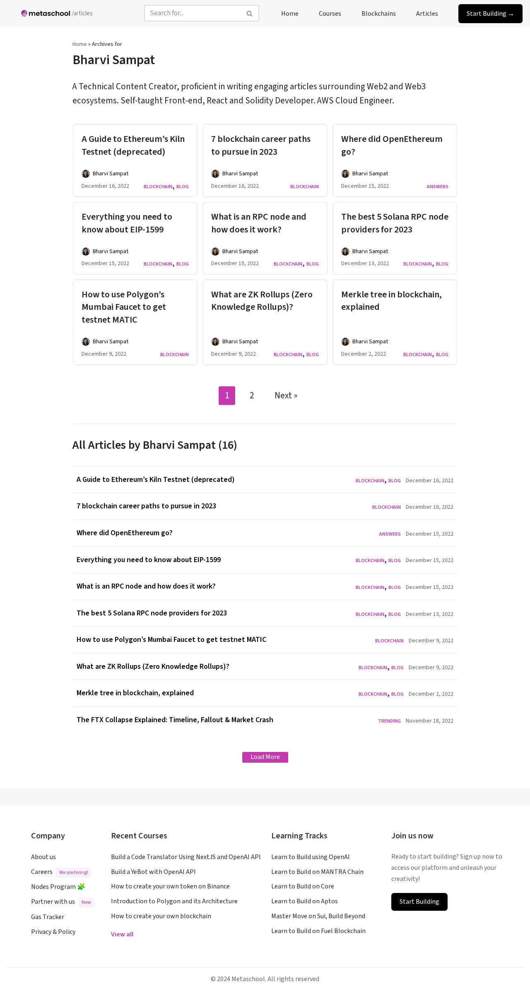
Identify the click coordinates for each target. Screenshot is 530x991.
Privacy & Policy (53, 931)
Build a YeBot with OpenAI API (153, 871)
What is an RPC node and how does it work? (258, 223)
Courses (330, 13)
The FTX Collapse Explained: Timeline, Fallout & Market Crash (175, 720)
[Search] (250, 13)
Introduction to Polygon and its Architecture (174, 901)
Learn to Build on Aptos (304, 901)
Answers (437, 186)
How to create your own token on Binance (170, 886)
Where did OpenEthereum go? (392, 145)
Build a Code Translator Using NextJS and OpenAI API (186, 857)
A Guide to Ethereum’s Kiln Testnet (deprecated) (133, 145)
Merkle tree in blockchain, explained (391, 301)
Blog (182, 186)
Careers (59, 871)
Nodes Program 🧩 (58, 886)
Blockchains (378, 13)
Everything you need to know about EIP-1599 (127, 223)
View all (122, 934)
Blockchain (158, 186)
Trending (389, 721)
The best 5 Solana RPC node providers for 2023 (394, 223)
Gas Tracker (47, 917)
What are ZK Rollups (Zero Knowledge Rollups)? (262, 301)
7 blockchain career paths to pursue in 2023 (261, 145)
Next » (286, 395)
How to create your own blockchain (161, 916)
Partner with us (61, 901)
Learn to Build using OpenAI (310, 857)
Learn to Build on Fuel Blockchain (318, 931)
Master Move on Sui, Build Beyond (318, 916)
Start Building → (490, 13)
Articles (427, 13)
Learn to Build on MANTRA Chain (317, 871)
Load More (265, 756)
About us (43, 857)
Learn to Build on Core (302, 886)
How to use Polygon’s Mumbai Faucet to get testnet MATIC (124, 307)
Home (290, 13)
